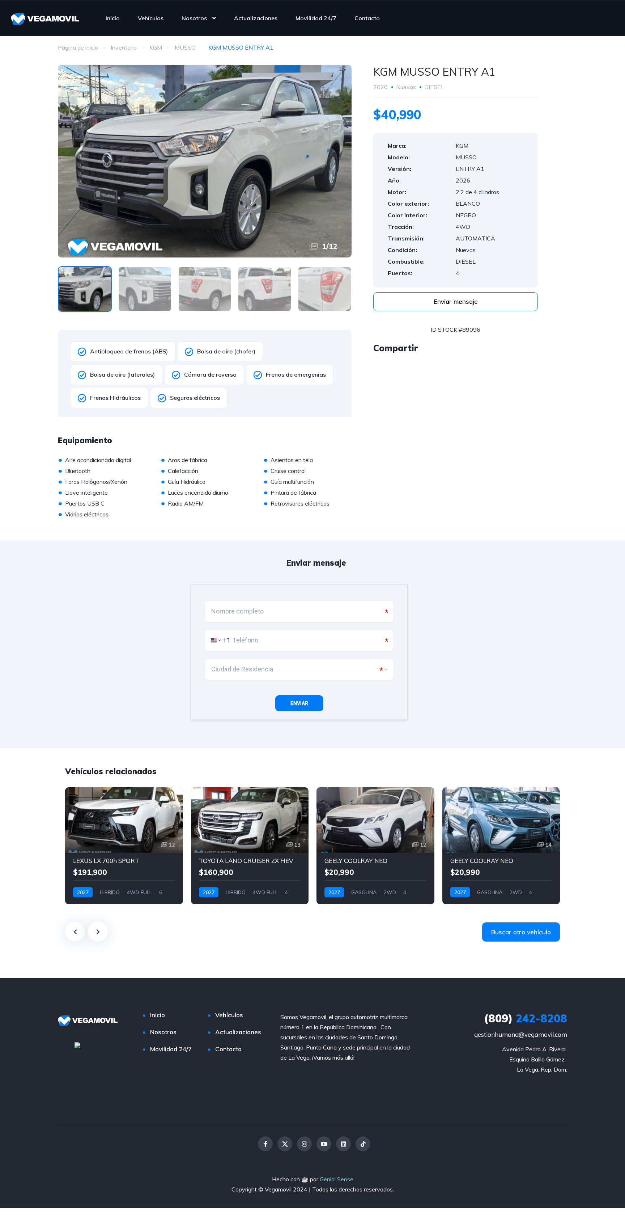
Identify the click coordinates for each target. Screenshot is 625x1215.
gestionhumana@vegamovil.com (520, 1034)
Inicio (113, 18)
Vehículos (150, 18)
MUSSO (185, 47)
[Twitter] (284, 1143)
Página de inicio (78, 47)
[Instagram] (304, 1143)
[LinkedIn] (343, 1143)
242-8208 (525, 1018)
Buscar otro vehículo (521, 932)
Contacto (367, 18)
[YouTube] (323, 1143)
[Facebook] (265, 1143)
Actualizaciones (255, 18)
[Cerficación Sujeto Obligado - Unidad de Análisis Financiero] (93, 1061)
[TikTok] (363, 1143)
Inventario (124, 47)
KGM (155, 47)
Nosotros (194, 18)
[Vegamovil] (45, 18)
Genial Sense (336, 1179)
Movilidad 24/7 (316, 18)
